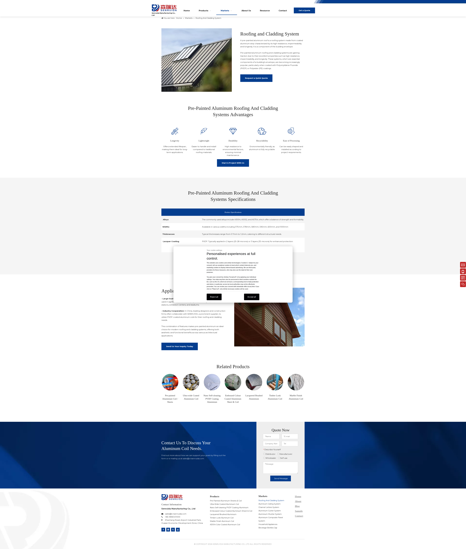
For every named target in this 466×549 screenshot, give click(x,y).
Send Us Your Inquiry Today (179, 346)
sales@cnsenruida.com (193, 458)
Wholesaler (270, 458)
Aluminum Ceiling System (269, 504)
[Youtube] (178, 530)
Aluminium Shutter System (270, 514)
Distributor (270, 454)
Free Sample (308, 2)
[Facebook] (163, 530)
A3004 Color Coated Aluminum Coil (225, 524)
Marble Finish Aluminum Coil (222, 521)
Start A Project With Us (233, 163)
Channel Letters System (268, 507)
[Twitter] (173, 530)
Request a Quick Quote (256, 78)
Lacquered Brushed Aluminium (223, 514)
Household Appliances (267, 524)
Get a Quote (304, 10)
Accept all (251, 297)
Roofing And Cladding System (271, 500)
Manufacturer (285, 454)
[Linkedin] (168, 530)
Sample (299, 511)
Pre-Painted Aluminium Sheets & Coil (226, 501)
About (298, 501)
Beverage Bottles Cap (267, 528)
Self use (283, 458)
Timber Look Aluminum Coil (221, 518)
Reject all (214, 297)
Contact (299, 515)
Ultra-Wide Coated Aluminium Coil (224, 504)
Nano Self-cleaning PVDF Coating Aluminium (229, 507)
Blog (295, 2)
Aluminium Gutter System (269, 511)
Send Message (281, 478)
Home (298, 496)
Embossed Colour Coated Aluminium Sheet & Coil (231, 511)
